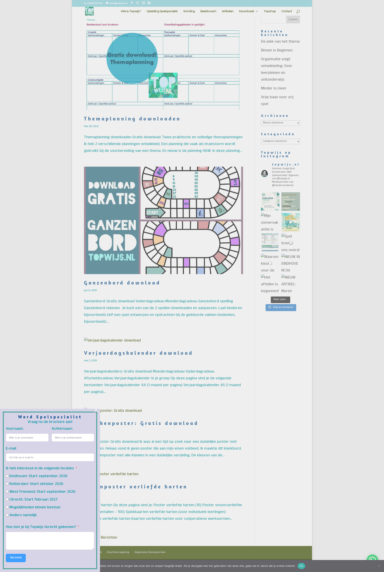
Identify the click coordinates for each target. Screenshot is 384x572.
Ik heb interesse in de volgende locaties (40, 469)
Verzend (16, 558)
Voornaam (14, 429)
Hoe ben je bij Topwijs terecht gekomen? (41, 527)
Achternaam (62, 429)
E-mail (11, 449)
